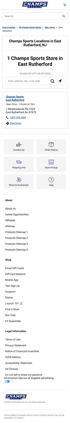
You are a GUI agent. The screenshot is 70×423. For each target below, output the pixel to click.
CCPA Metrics (13, 357)
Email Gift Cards (14, 268)
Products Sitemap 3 (16, 243)
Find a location (9, 27)
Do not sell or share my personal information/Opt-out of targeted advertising (29, 376)
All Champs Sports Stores (30, 27)
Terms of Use (12, 339)
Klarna (9, 297)
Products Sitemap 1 (16, 232)
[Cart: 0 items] (64, 5)
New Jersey (50, 27)
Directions (15, 123)
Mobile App (11, 279)
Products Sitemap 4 (16, 249)
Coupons (10, 291)
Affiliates (10, 220)
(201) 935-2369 (18, 117)
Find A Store (12, 309)
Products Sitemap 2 (16, 237)
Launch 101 (12, 303)
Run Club (10, 315)
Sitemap (10, 226)
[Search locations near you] (60, 81)
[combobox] (35, 16)
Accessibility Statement (18, 363)
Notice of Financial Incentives (22, 351)
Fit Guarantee (13, 321)
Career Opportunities (17, 214)
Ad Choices (11, 368)
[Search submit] (63, 16)
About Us (10, 208)
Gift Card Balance (15, 274)
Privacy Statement (15, 345)
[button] (52, 81)
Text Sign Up (12, 285)
